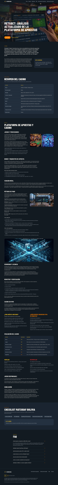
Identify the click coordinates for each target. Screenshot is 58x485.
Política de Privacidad (50, 1)
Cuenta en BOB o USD (8, 416)
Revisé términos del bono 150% (37, 416)
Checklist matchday (14, 37)
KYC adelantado (16, 416)
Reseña (30, 1)
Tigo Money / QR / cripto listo (25, 416)
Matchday (33, 1)
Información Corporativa (42, 1)
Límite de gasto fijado (48, 416)
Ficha (27, 1)
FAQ (36, 1)
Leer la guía (7, 37)
